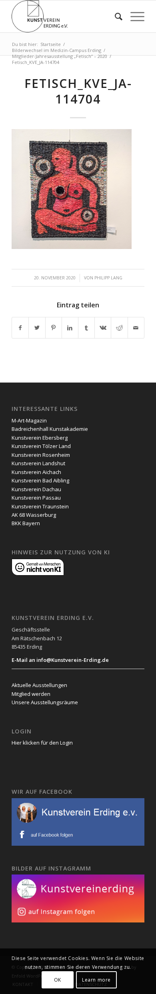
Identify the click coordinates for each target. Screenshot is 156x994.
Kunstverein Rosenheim (41, 454)
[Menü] (133, 16)
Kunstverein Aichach (36, 472)
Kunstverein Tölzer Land (41, 446)
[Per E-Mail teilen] (136, 327)
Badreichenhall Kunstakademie (50, 428)
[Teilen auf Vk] (103, 327)
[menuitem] (114, 16)
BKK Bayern (26, 523)
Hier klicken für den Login (42, 742)
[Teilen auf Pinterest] (54, 327)
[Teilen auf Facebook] (20, 327)
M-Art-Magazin (29, 420)
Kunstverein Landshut (38, 463)
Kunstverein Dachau (36, 489)
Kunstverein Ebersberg (40, 437)
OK (57, 979)
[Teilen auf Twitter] (37, 327)
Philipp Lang (108, 278)
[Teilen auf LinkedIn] (70, 327)
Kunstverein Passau (36, 497)
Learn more (96, 979)
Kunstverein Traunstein (40, 506)
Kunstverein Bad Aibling (40, 480)
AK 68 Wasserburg (34, 514)
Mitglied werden (31, 693)
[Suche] (114, 16)
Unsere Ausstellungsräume (45, 702)
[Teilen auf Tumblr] (86, 327)
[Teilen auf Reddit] (119, 327)
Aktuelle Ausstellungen (39, 685)
